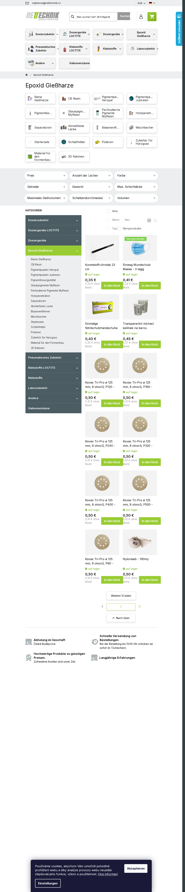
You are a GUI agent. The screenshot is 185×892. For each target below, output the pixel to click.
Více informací (108, 874)
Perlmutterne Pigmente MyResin (50, 290)
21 (140, 606)
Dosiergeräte (37, 240)
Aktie (115, 211)
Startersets (37, 321)
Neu (127, 219)
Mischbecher (38, 316)
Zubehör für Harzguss (44, 337)
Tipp (114, 228)
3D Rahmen (37, 347)
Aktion (115, 219)
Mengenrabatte (132, 228)
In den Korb (112, 285)
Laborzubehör (38, 388)
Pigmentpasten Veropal (45, 269)
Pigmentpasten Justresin (45, 274)
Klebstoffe (35, 378)
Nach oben (123, 618)
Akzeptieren (136, 868)
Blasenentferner (40, 311)
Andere (33, 398)
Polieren (36, 332)
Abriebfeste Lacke (42, 306)
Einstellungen (48, 883)
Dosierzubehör (38, 220)
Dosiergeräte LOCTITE (43, 230)
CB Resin (36, 264)
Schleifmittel (38, 326)
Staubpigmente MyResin (45, 285)
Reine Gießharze (41, 259)
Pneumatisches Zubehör (44, 357)
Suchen (125, 16)
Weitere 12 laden (121, 595)
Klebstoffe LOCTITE (41, 367)
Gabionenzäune (39, 408)
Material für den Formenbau (47, 342)
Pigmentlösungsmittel (43, 280)
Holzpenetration (40, 295)
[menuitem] (40, 34)
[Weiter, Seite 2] (121, 606)
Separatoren (38, 300)
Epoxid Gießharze (40, 250)
